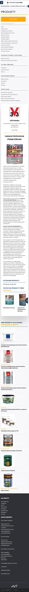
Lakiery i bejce (4, 29)
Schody (3, 71)
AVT (8, 590)
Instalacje (3, 509)
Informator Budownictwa (7, 529)
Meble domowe (4, 79)
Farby (2, 27)
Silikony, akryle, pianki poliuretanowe (9, 41)
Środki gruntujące (5, 39)
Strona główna (4, 501)
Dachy (2, 505)
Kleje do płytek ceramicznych (8, 33)
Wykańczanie (4, 510)
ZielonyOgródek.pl (5, 531)
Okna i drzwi (4, 507)
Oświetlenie (4, 81)
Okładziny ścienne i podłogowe (17, 6)
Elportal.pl (3, 558)
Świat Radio (4, 559)
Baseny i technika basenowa (7, 98)
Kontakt (3, 514)
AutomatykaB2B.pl (5, 554)
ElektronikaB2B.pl (5, 552)
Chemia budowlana (5, 6)
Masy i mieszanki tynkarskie (7, 47)
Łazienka (3, 85)
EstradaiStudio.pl (5, 545)
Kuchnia (3, 83)
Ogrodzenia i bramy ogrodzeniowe (9, 94)
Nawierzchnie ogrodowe (6, 92)
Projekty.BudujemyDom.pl (7, 526)
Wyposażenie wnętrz (8, 76)
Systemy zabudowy (7, 64)
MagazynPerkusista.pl (6, 543)
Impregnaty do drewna (9, 284)
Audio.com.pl (4, 540)
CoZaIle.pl (3, 527)
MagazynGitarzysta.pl (6, 542)
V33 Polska (7, 290)
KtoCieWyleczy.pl (5, 573)
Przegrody (3, 503)
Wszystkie (13, 19)
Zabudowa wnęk (5, 69)
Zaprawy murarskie (5, 45)
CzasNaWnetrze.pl (5, 533)
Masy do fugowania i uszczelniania (9, 43)
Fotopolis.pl (4, 566)
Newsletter (3, 512)
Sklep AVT (16, 590)
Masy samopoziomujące (6, 49)
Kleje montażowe (5, 35)
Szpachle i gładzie (5, 37)
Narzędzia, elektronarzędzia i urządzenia (10, 100)
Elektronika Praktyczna (6, 556)
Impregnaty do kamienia (6, 31)
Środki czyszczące (5, 51)
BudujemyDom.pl (5, 524)
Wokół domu (5, 89)
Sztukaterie (3, 67)
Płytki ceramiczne (5, 58)
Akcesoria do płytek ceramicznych (9, 60)
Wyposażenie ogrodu (6, 96)
